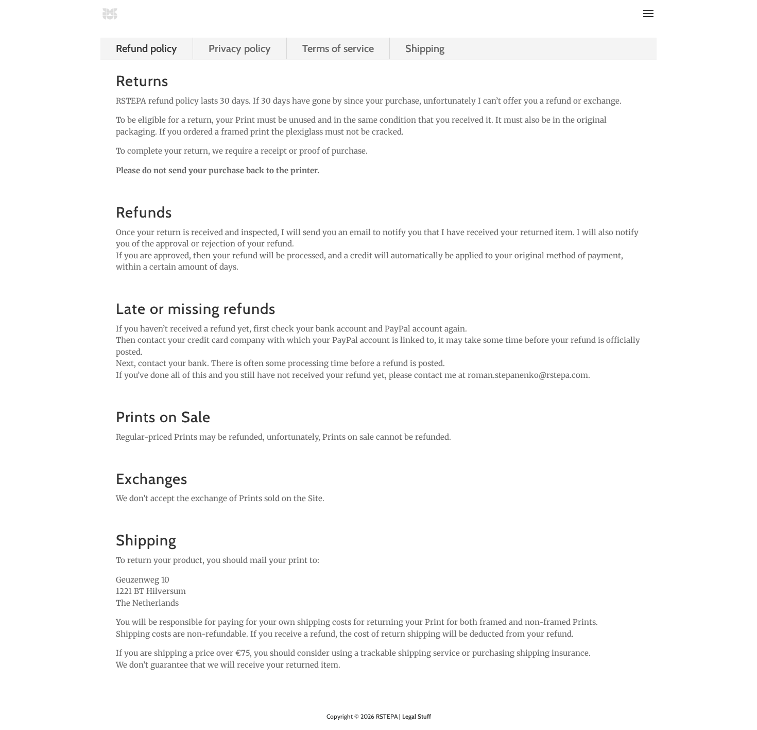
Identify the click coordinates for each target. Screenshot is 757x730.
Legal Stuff (416, 716)
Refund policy (146, 48)
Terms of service (338, 48)
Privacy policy (240, 48)
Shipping (424, 48)
